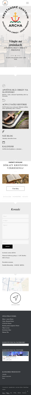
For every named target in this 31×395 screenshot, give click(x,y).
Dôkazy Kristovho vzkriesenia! (15, 166)
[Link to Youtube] (28, 391)
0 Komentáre (17, 196)
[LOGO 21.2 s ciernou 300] (12, 3)
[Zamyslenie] (15, 179)
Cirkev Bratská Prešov (8, 321)
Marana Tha (5, 332)
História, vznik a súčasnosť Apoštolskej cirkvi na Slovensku (15, 95)
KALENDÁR (8, 146)
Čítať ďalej (15, 189)
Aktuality (4, 374)
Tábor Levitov (6, 328)
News (3, 378)
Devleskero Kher (6, 330)
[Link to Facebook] (25, 391)
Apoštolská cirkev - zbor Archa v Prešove (16, 387)
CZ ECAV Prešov (7, 323)
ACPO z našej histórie (14, 104)
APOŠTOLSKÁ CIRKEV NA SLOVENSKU (15, 90)
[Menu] (27, 3)
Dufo (26, 196)
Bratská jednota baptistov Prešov (10, 325)
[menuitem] (27, 3)
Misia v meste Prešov (7, 319)
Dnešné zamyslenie (6, 376)
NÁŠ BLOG (7, 135)
